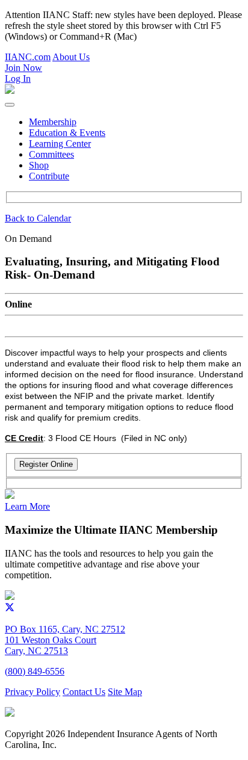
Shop (39, 165)
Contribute (49, 176)
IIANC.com (28, 57)
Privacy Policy (32, 692)
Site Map (125, 692)
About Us (71, 57)
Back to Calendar (38, 218)
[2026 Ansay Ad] (9, 495)
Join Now (23, 68)
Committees (51, 154)
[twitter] (9, 609)
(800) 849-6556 (34, 671)
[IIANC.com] (9, 597)
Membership (52, 122)
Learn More (27, 506)
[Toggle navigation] (9, 105)
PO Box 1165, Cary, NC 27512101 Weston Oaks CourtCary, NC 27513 (65, 640)
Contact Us (84, 692)
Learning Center (60, 143)
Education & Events (67, 133)
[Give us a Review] (9, 713)
